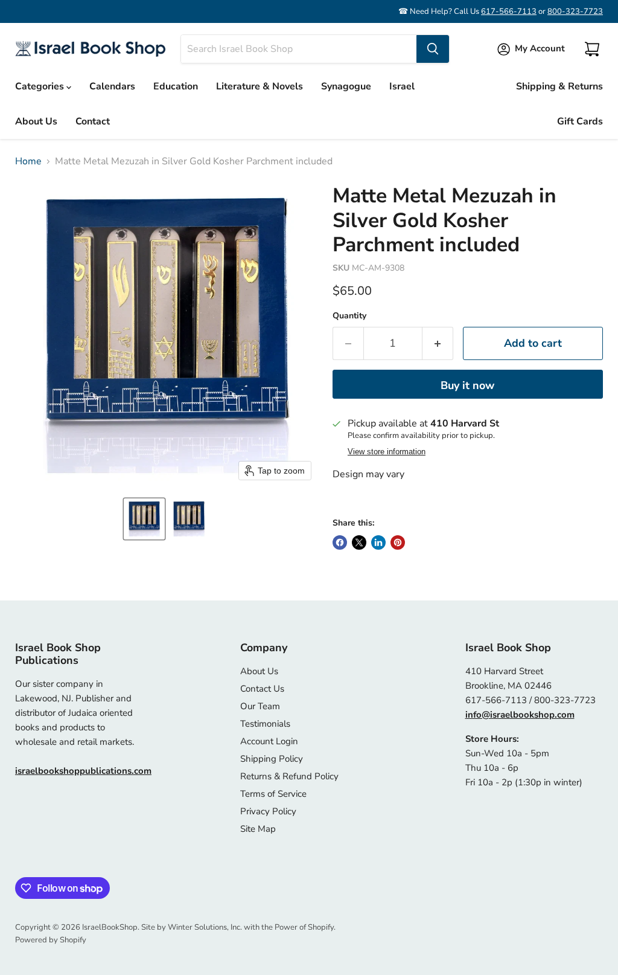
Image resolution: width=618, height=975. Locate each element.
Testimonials (265, 724)
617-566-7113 (509, 11)
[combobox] (298, 49)
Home (28, 161)
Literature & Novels (259, 86)
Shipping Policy (271, 759)
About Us (36, 121)
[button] (144, 518)
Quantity (349, 316)
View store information (386, 452)
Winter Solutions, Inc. (205, 927)
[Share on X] (359, 542)
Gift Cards (580, 121)
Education (175, 86)
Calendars (112, 86)
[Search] (432, 49)
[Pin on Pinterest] (397, 542)
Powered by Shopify (50, 940)
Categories (40, 86)
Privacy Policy (268, 811)
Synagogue (346, 86)
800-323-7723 (575, 11)
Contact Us (262, 689)
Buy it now (467, 385)
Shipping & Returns (559, 86)
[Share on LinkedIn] (378, 542)
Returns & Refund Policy (289, 776)
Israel (402, 86)
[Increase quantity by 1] (437, 343)
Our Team (260, 706)
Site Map (258, 829)
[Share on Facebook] (340, 542)
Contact (92, 121)
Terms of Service (273, 794)
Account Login (269, 741)
